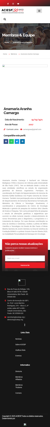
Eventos (18, 356)
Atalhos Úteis (20, 350)
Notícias (18, 339)
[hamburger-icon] (39, 11)
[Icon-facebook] (8, 3)
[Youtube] (18, 3)
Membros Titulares (18, 386)
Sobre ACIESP (20, 344)
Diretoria (18, 371)
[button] (4, 19)
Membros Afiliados (18, 378)
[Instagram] (13, 3)
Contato (18, 393)
